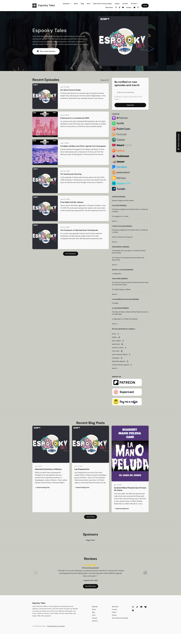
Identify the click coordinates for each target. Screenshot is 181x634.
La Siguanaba (116, 274)
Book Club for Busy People (102, 4)
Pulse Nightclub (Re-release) (71, 202)
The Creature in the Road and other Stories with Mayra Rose (128, 259)
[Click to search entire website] (138, 7)
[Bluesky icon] (145, 607)
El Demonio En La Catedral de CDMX (74, 118)
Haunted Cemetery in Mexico (48, 469)
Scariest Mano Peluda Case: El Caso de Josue (130, 489)
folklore (115, 205)
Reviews (134, 4)
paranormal (117, 247)
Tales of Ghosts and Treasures (122, 237)
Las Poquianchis (81, 469)
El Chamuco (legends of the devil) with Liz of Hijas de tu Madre (130, 210)
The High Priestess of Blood (121, 289)
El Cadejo (115, 303)
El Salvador (117, 308)
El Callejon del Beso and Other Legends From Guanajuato (83, 146)
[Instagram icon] (133, 607)
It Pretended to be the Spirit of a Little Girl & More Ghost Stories (129, 252)
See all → (115, 221)
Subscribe (130, 105)
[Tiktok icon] (137, 607)
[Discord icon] (141, 607)
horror (115, 197)
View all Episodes (70, 253)
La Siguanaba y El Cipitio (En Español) (125, 319)
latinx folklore (118, 226)
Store (88, 4)
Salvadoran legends (120, 361)
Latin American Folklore (122, 299)
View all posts (90, 517)
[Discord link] (123, 7)
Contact (125, 4)
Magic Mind (90, 540)
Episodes (66, 4)
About (76, 4)
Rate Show (109, 7)
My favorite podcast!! (90, 568)
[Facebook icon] (133, 610)
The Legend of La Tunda (120, 216)
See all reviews (90, 586)
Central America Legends (121, 365)
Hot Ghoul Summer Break (70, 90)
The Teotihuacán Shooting (70, 174)
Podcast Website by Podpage (56, 626)
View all (103, 80)
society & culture (119, 270)
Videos (117, 4)
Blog (82, 4)
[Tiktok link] (119, 7)
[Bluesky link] (134, 7)
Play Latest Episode (47, 51)
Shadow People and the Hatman (123, 200)
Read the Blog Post (43, 487)
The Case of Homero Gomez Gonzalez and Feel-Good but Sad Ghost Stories (130, 283)
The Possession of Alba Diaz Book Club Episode (79, 230)
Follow (145, 6)
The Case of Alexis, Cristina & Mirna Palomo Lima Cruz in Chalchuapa (130, 313)
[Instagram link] (116, 7)
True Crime (116, 279)
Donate (128, 7)
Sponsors (95, 621)
